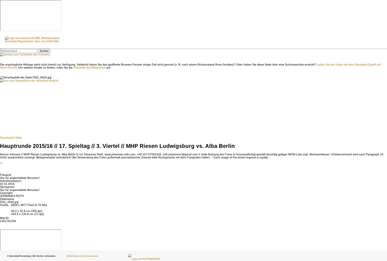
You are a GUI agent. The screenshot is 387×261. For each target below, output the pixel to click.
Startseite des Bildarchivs (89, 67)
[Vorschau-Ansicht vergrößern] (29, 80)
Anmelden (11, 41)
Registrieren (25, 41)
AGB (49, 41)
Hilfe (56, 41)
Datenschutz (79, 256)
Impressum (92, 256)
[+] (1, 163)
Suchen (44, 50)
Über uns (40, 41)
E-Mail (18, 137)
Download (6, 137)
